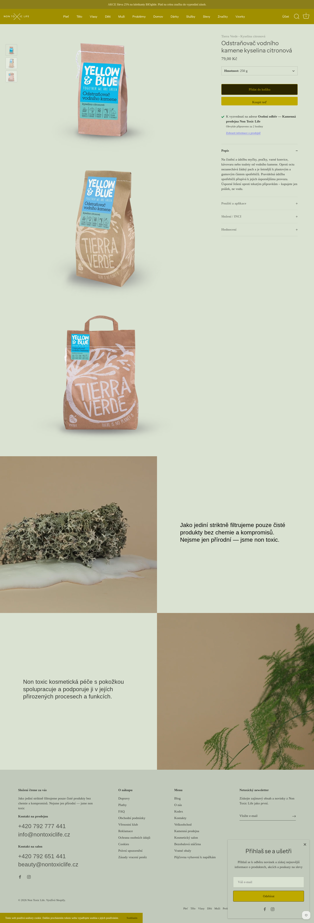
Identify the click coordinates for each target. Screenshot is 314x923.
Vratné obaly (182, 850)
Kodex (178, 811)
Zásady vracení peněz (132, 857)
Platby (122, 805)
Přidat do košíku (259, 89)
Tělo (79, 16)
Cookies (123, 844)
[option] (11, 50)
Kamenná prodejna (186, 831)
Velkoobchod (183, 824)
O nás (178, 805)
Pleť (66, 16)
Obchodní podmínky (131, 818)
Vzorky (240, 16)
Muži (121, 16)
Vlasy (93, 16)
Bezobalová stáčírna (187, 844)
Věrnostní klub (128, 824)
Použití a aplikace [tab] (233, 203)
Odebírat (268, 896)
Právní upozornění (130, 850)
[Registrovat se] (294, 816)
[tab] (259, 177)
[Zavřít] (305, 844)
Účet (285, 16)
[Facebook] (265, 909)
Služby (190, 16)
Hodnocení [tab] (228, 229)
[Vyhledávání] (297, 16)
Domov (158, 16)
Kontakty (180, 818)
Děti (108, 16)
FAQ (121, 811)
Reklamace (125, 831)
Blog (177, 798)
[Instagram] (272, 909)
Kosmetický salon (186, 837)
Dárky (175, 16)
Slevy (206, 16)
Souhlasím (132, 917)
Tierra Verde (229, 36)
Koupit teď (259, 102)
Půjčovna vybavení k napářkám (195, 857)
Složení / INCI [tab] (231, 216)
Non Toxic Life (36, 900)
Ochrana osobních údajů (134, 837)
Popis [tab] (225, 151)
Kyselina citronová (252, 36)
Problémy (139, 16)
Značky (223, 16)
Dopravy (124, 798)
